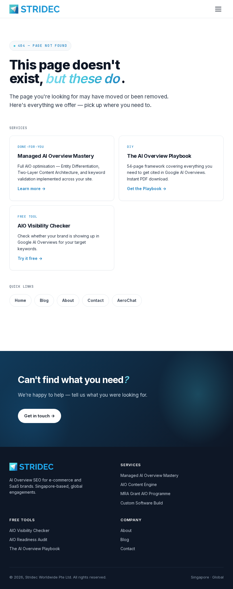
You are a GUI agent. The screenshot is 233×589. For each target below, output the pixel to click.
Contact (96, 300)
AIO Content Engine (138, 484)
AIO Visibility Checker (29, 530)
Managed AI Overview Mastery (149, 475)
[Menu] (218, 9)
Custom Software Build (141, 502)
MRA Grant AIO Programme (145, 493)
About (68, 300)
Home (20, 300)
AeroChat (126, 300)
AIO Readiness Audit (28, 539)
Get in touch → (39, 415)
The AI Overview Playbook (34, 548)
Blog (44, 300)
